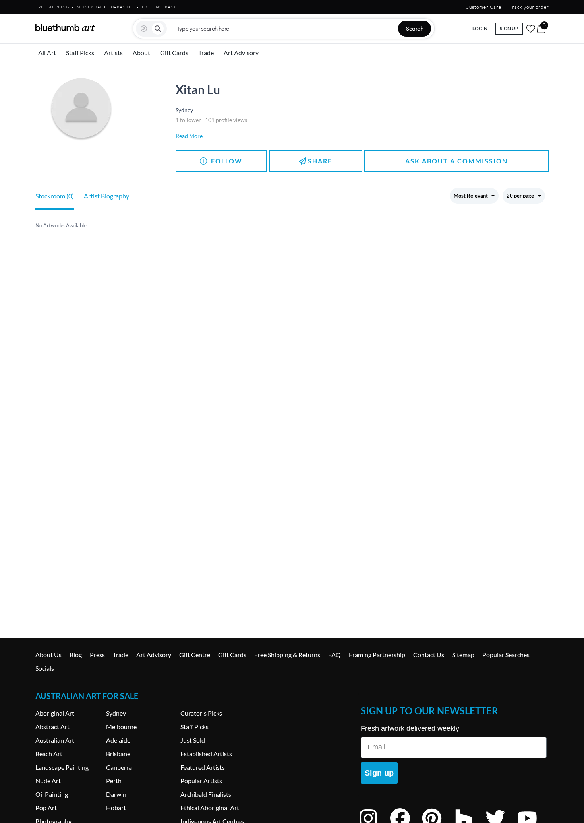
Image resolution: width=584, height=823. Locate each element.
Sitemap (463, 654)
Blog (76, 654)
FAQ (334, 654)
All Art (47, 52)
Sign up (379, 773)
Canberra (119, 767)
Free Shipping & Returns (287, 654)
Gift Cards (174, 52)
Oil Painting (51, 794)
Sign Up (509, 28)
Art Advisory (241, 52)
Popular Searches (506, 654)
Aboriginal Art (54, 713)
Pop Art (46, 807)
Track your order (529, 7)
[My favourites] (530, 28)
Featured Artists (202, 767)
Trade (206, 52)
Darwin (116, 794)
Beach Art (48, 753)
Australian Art (54, 740)
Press (97, 654)
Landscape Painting (62, 767)
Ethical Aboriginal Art (209, 807)
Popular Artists (201, 780)
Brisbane (118, 753)
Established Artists (206, 753)
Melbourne (121, 726)
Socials (44, 668)
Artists (113, 52)
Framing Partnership (377, 654)
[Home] (65, 27)
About (141, 52)
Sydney (116, 713)
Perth (114, 780)
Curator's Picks (201, 713)
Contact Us (428, 654)
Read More (189, 135)
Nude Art (48, 780)
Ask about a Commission (456, 161)
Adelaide (118, 740)
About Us (48, 654)
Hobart (116, 807)
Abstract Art (52, 726)
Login (479, 28)
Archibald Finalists (205, 794)
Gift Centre (194, 654)
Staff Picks (80, 52)
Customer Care (483, 7)
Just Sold (192, 740)
